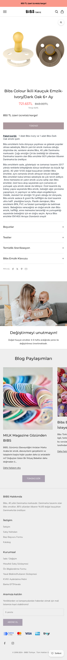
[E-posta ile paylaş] (26, 269)
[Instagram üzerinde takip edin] (12, 643)
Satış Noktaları (10, 531)
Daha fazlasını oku (12, 467)
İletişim (6, 526)
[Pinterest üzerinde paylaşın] (21, 269)
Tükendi (33, 125)
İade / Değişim (10, 558)
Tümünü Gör (33, 478)
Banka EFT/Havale (12, 584)
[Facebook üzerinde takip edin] (4, 643)
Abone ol (13, 622)
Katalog (7, 542)
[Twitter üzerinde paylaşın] (17, 269)
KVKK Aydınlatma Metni (15, 579)
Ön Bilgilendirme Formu (14, 568)
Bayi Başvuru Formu (13, 537)
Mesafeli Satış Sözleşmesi (15, 563)
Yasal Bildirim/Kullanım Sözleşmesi (20, 574)
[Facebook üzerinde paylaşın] (13, 269)
